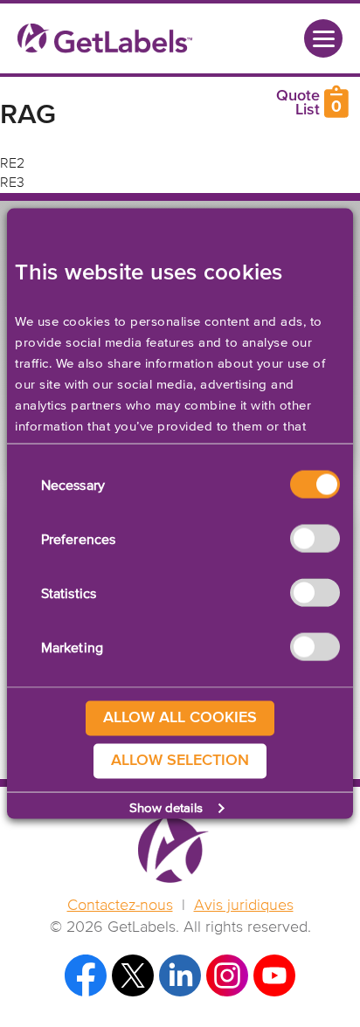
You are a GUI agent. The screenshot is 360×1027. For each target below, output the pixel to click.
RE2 (12, 164)
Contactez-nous (120, 905)
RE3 (12, 183)
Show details (166, 807)
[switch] (315, 539)
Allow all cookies (180, 718)
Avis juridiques (244, 905)
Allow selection (180, 761)
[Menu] (323, 38)
